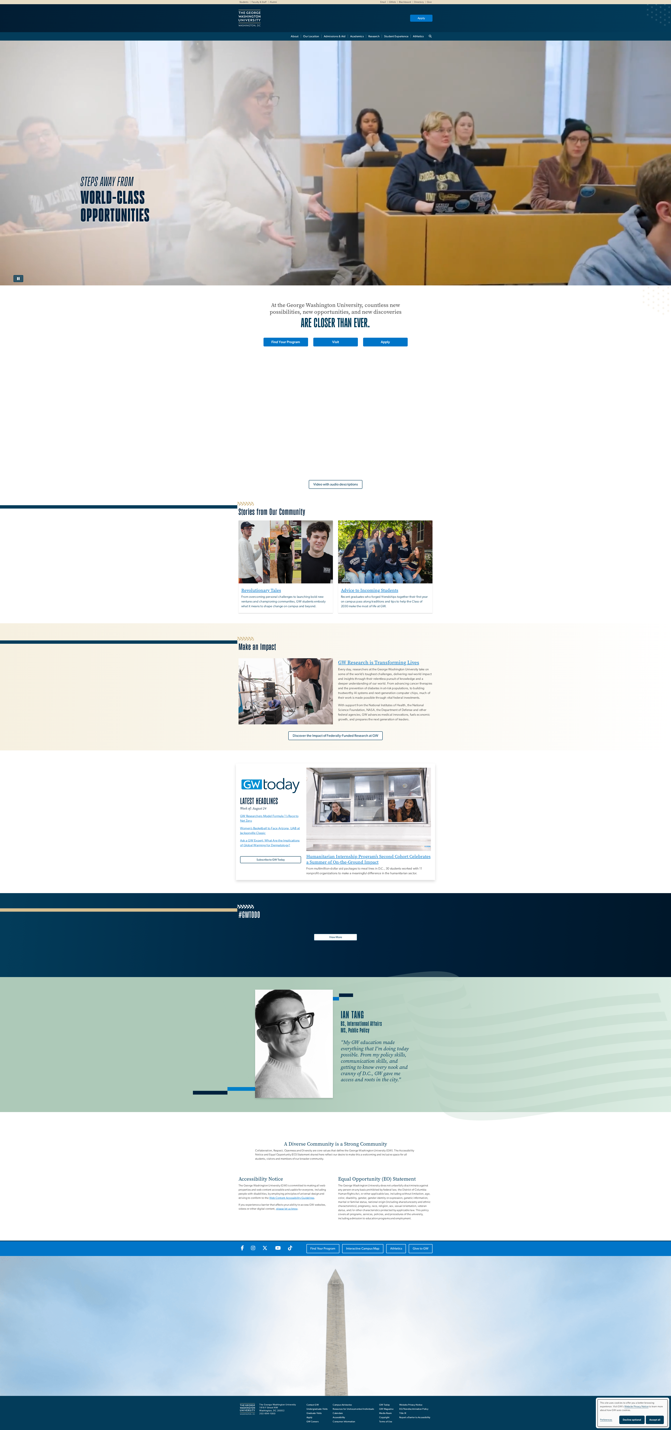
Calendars (338, 1413)
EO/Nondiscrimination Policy (413, 1409)
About (294, 36)
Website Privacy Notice (411, 1405)
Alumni (273, 2)
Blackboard (405, 2)
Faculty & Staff (259, 2)
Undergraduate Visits (317, 1409)
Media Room (385, 1413)
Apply (421, 18)
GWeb (392, 2)
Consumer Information (344, 1422)
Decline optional (632, 1420)
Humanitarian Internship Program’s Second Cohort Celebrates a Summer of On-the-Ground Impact (368, 859)
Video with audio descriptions (335, 484)
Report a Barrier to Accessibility (414, 1417)
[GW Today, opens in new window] (270, 784)
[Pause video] (18, 278)
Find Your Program (285, 342)
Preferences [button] (606, 1420)
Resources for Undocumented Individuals (353, 1409)
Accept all (654, 1420)
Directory (419, 2)
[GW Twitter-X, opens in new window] (265, 1248)
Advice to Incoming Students (369, 590)
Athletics (418, 36)
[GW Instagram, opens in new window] (253, 1248)
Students (243, 2)
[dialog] (633, 1413)
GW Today (384, 1405)
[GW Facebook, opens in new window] (242, 1248)
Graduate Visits (314, 1413)
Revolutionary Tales (261, 590)
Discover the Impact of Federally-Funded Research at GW (335, 735)
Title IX (402, 1413)
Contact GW (312, 1405)
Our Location (311, 36)
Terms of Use (385, 1422)
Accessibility (339, 1417)
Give (429, 2)
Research (374, 36)
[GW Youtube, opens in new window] (278, 1248)
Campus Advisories (342, 1405)
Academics (357, 36)
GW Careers (312, 1422)
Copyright (384, 1417)
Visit (335, 342)
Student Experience (396, 36)
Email (383, 2)
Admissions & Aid (335, 36)
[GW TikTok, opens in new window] (290, 1248)
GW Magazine (386, 1409)
